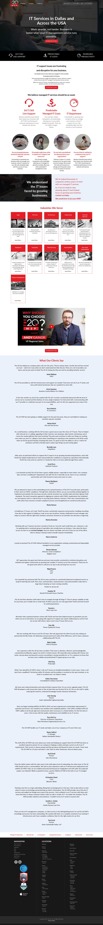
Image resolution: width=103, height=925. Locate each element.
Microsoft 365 (30, 834)
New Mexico (73, 848)
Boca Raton (44, 867)
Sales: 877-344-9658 (86, 3)
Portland (72, 872)
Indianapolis (45, 884)
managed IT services (71, 184)
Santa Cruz (49, 859)
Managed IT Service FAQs (19, 854)
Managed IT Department (16, 834)
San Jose (44, 859)
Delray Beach (45, 868)
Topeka (43, 894)
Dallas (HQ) (72, 888)
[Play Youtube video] (51, 327)
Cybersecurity (78, 834)
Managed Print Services (55, 834)
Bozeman (72, 845)
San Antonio (73, 891)
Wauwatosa (72, 908)
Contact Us (39, 3)
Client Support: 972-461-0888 (71, 3)
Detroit (43, 902)
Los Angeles (44, 856)
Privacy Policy (51, 920)
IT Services (22, 3)
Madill (71, 868)
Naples (43, 872)
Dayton (71, 863)
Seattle (71, 899)
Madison (72, 907)
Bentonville (44, 852)
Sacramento (45, 857)
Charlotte (72, 855)
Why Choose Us (17, 844)
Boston (43, 898)
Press (15, 849)
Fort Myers (44, 869)
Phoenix (44, 848)
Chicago (44, 880)
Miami (43, 871)
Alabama (44, 844)
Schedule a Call (51, 41)
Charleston (72, 876)
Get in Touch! (89, 834)
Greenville (72, 877)
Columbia (44, 911)
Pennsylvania (73, 857)
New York (72, 850)
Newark (44, 863)
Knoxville (72, 881)
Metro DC (72, 903)
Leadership (16, 847)
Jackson (44, 906)
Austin (71, 887)
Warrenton (72, 895)
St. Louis (44, 910)
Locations (31, 3)
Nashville (72, 883)
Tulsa (71, 867)
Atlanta (43, 876)
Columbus (72, 861)
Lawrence (44, 892)
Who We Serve (17, 845)
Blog (15, 850)
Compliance (68, 834)
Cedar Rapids (45, 888)
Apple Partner (17, 856)
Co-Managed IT (41, 834)
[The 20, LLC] (14, 3)
